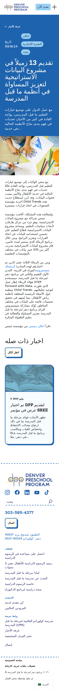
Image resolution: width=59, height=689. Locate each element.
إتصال (8, 645)
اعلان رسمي (36, 326)
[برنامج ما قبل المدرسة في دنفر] (15, 7)
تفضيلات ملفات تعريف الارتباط (20, 666)
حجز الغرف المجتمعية (18, 636)
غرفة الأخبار (14, 27)
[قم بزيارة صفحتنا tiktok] (46, 492)
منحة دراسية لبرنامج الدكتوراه (23, 589)
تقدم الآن (43, 7)
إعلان (26, 36)
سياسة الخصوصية (13, 660)
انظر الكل (13, 352)
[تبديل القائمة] (54, 7)
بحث (26, 52)
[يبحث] (50, 502)
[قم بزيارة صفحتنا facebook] (17, 492)
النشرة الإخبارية (32, 44)
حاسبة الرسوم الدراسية (19, 584)
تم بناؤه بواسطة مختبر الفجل (19, 678)
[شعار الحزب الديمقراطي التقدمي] (29, 480)
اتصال (11, 523)
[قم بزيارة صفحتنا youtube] (36, 492)
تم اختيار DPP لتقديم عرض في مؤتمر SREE (29, 407)
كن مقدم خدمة (14, 602)
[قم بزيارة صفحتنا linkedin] (27, 492)
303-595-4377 (19, 513)
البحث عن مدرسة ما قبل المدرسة (26, 578)
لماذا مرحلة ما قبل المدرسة (22, 573)
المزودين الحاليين (15, 608)
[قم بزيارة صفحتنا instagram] (7, 492)
